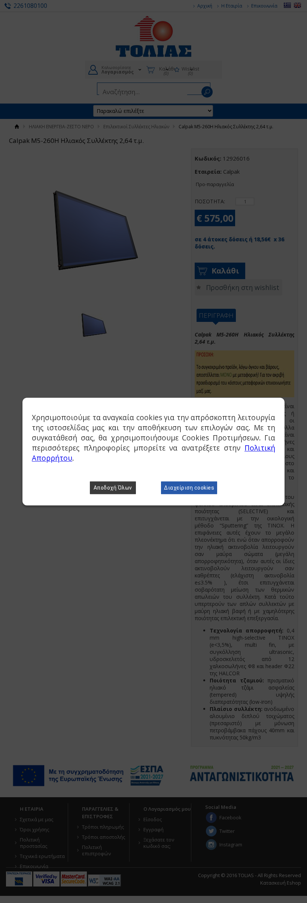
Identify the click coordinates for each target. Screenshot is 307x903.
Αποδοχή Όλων (113, 488)
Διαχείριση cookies (189, 488)
